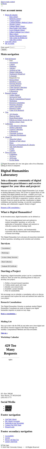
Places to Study (14, 116)
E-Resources (13, 91)
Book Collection (6, 262)
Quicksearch (13, 62)
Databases (12, 66)
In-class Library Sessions (9, 257)
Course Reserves (15, 85)
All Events (13, 158)
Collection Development (17, 135)
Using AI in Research (16, 110)
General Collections (16, 89)
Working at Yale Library (17, 141)
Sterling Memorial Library (18, 36)
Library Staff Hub (11, 442)
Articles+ (12, 68)
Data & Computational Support (19, 99)
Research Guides (15, 108)
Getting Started (14, 95)
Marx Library (14, 34)
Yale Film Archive (15, 40)
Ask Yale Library (11, 42)
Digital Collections (15, 72)
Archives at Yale (14, 70)
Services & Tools (15, 97)
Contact (12, 150)
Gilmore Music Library (17, 26)
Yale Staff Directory (16, 147)
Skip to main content (8, 2)
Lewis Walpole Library (17, 30)
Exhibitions (13, 154)
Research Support (11, 93)
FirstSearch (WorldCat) (17, 74)
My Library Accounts (12, 421)
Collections (9, 124)
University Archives (16, 133)
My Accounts (9, 43)
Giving (11, 149)
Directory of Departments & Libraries (22, 145)
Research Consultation (17, 103)
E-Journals (13, 76)
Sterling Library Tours (16, 122)
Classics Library (14, 20)
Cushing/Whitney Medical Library (21, 22)
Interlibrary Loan (15, 82)
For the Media (14, 160)
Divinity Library (14, 24)
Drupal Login (9, 427)
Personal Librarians (15, 105)
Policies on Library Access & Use (20, 120)
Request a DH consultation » (10, 208)
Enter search (5, 47)
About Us (8, 137)
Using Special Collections (18, 87)
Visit (6, 112)
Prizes (11, 143)
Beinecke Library (15, 19)
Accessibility (9, 436)
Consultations (6, 248)
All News (12, 156)
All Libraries (13, 114)
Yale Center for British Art (18, 38)
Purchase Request (15, 83)
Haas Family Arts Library (18, 28)
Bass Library (13, 17)
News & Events (10, 152)
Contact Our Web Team (13, 425)
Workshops (13, 101)
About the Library (15, 139)
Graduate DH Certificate (9, 266)
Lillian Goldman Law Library (19, 32)
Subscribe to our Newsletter (14, 423)
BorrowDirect (14, 80)
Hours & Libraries (11, 15)
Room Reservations (16, 118)
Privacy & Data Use (12, 440)
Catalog (12, 64)
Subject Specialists (15, 106)
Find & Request (10, 59)
